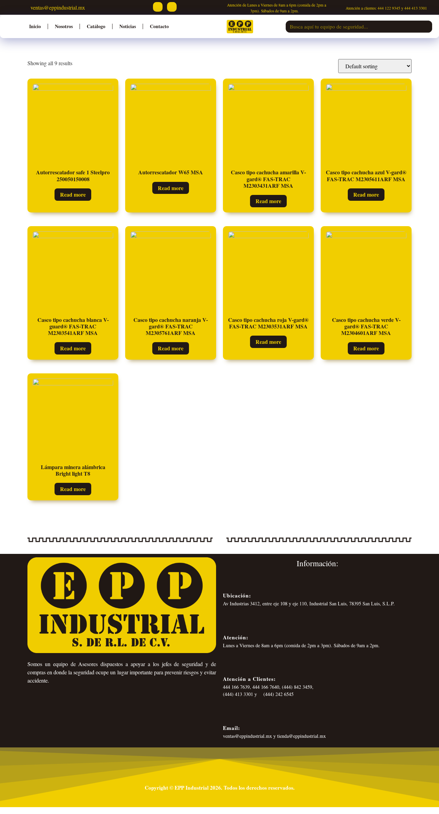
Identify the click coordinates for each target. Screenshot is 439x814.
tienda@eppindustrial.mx (301, 736)
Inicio (35, 26)
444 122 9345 (389, 8)
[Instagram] (172, 7)
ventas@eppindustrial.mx (57, 7)
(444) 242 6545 (278, 694)
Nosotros (64, 26)
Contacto (159, 26)
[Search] (426, 27)
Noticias (127, 26)
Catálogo (96, 26)
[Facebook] (158, 7)
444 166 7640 (265, 687)
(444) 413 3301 (238, 694)
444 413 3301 (415, 8)
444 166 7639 (236, 687)
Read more (73, 194)
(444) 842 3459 (297, 687)
